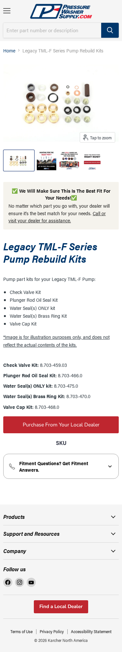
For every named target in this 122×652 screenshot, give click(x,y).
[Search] (110, 30)
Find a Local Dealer (61, 606)
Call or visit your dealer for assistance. (57, 217)
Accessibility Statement (91, 631)
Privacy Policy (52, 631)
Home (9, 50)
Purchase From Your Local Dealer (61, 424)
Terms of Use (21, 631)
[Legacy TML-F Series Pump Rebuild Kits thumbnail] (19, 160)
